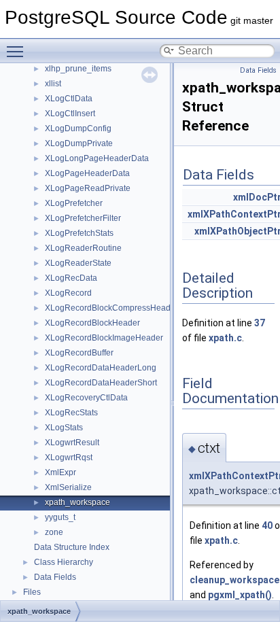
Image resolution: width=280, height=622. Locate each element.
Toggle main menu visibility (17, 51)
